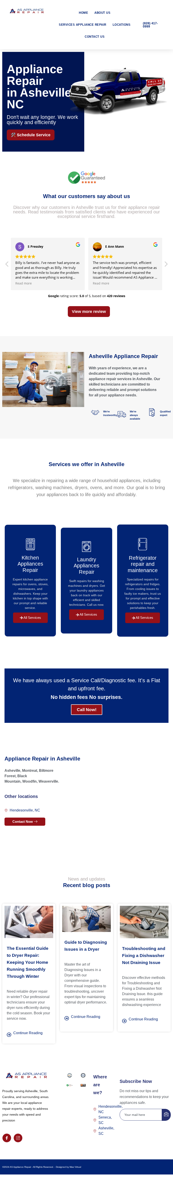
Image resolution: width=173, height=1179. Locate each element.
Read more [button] (23, 283)
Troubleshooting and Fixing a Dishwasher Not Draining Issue (143, 955)
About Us (102, 12)
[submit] (166, 1115)
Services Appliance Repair (82, 24)
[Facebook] (6, 1137)
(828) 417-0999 (150, 24)
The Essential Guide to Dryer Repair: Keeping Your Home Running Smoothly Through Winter (27, 962)
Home (83, 12)
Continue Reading (28, 1033)
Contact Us (95, 36)
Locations (122, 24)
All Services (32, 618)
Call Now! (86, 709)
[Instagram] (18, 1137)
